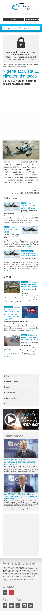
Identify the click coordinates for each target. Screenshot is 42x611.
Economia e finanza (19, 64)
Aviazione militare (13, 66)
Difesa (10, 64)
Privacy (32, 579)
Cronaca (23, 66)
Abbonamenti (18, 579)
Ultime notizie (9, 392)
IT (11, 592)
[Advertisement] (21, 116)
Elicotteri (29, 64)
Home (4, 64)
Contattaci (26, 579)
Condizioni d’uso (7, 581)
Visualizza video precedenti (21, 509)
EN (5, 592)
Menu (10, 28)
